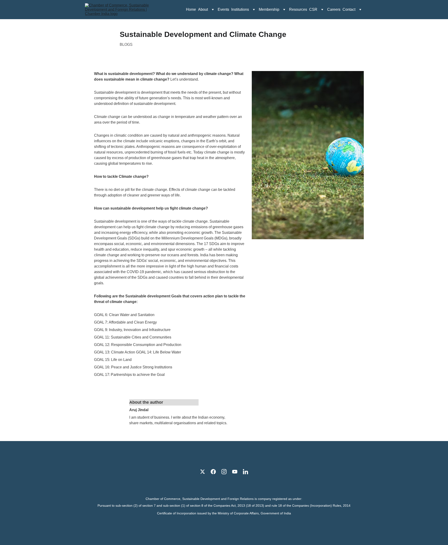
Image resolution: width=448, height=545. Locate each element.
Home (191, 9)
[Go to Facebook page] (213, 471)
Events (223, 9)
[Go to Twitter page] (202, 471)
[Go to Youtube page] (234, 471)
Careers (333, 9)
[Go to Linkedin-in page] (245, 471)
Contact (349, 9)
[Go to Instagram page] (224, 471)
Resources (298, 9)
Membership (269, 9)
